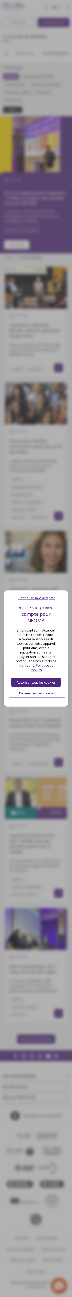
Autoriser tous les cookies (36, 682)
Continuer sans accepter (36, 598)
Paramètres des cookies (37, 693)
